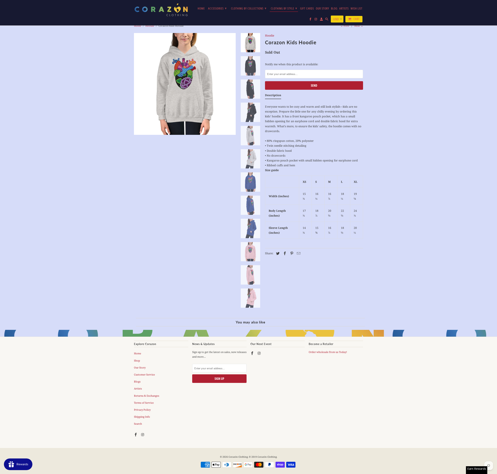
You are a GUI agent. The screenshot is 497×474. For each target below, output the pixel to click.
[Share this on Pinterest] (291, 253)
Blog (334, 8)
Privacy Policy (142, 409)
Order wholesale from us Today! (328, 352)
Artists (138, 388)
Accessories (217, 8)
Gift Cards (307, 8)
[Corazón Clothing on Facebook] (136, 434)
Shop (137, 360)
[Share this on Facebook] (284, 253)
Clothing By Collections (249, 8)
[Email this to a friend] (298, 253)
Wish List (356, 8)
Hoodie (269, 35)
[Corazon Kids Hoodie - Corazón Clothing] (185, 84)
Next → (358, 25)
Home (137, 353)
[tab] (273, 96)
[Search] (327, 19)
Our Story (140, 367)
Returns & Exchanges (146, 395)
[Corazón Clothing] (161, 10)
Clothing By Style (284, 8)
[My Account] (321, 19)
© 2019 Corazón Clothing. (263, 456)
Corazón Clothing (238, 456)
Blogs (137, 381)
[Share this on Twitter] (277, 253)
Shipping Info (142, 416)
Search (138, 423)
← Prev (345, 25)
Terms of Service (144, 402)
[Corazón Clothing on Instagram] (143, 434)
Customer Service (144, 374)
